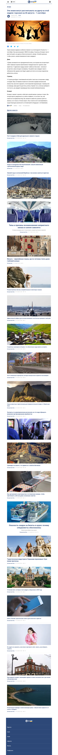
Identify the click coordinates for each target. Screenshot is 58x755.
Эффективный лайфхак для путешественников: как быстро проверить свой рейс (29, 318)
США (8, 732)
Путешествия (9, 168)
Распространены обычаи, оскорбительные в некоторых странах (24, 289)
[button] (28, 31)
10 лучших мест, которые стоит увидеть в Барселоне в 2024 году (24, 590)
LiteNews (15, 105)
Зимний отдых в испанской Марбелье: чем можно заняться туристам (28, 173)
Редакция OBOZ (14, 15)
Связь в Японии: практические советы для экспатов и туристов (24, 618)
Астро (19, 15)
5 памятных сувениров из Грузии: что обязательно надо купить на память (27, 347)
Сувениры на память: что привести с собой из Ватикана (23, 465)
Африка (9, 741)
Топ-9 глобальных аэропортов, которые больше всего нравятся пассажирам (27, 375)
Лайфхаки (10, 750)
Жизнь (9, 746)
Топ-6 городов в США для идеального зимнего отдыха (23, 136)
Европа (9, 727)
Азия (8, 736)
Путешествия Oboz (11, 138)
